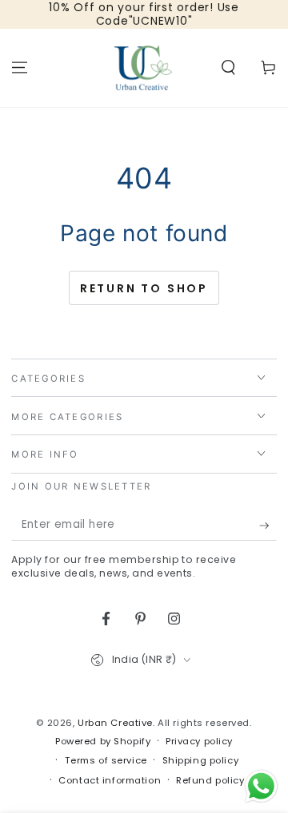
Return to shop (144, 288)
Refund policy (210, 780)
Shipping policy (200, 760)
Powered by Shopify (102, 741)
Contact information (109, 780)
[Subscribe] (268, 525)
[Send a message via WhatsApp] (261, 786)
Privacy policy (199, 741)
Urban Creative (115, 722)
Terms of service (106, 760)
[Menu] (19, 68)
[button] (228, 68)
